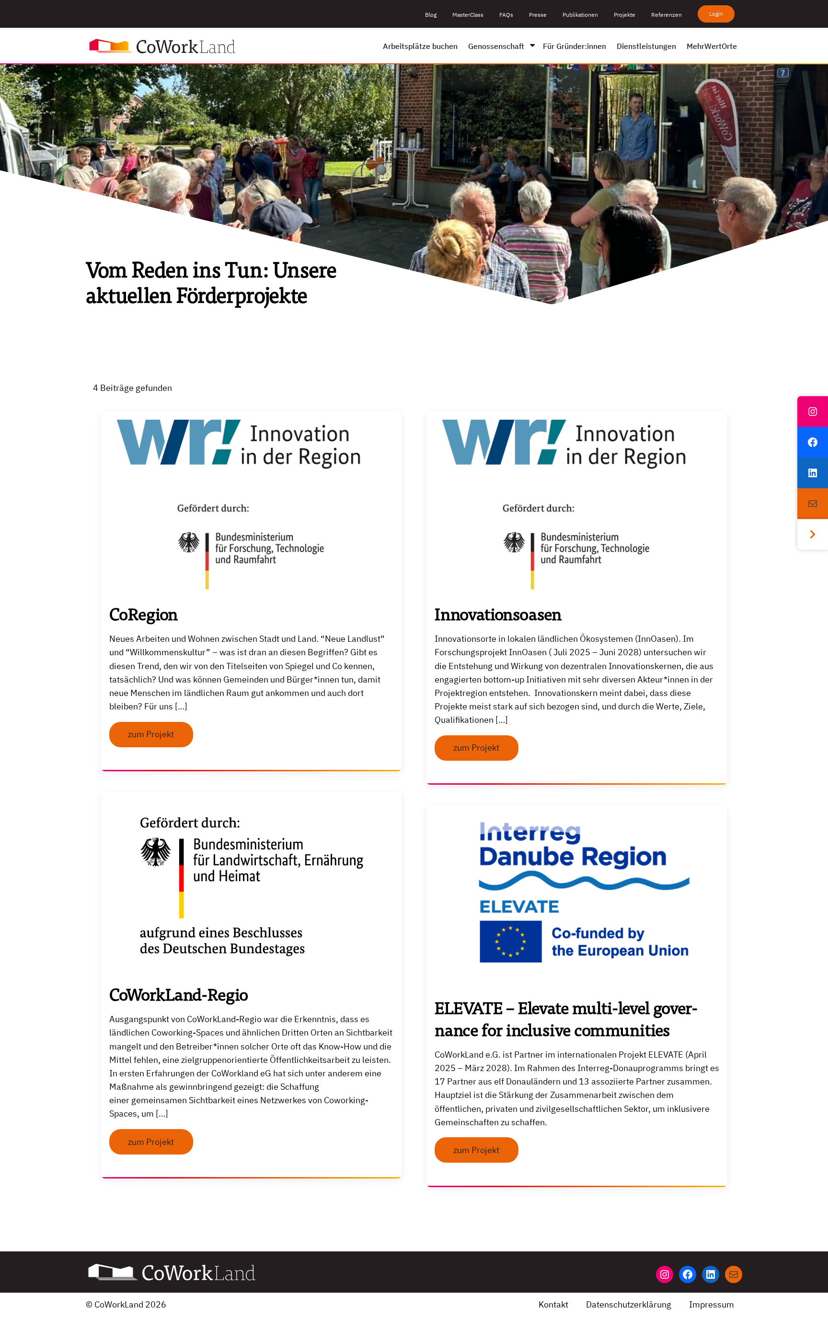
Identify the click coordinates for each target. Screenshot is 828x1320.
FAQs (506, 14)
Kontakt (553, 1304)
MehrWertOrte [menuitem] (712, 46)
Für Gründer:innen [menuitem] (574, 46)
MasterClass (467, 14)
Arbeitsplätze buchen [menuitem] (420, 46)
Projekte (624, 14)
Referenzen (666, 14)
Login (716, 13)
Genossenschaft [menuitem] (496, 46)
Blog (431, 14)
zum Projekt (151, 734)
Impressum (711, 1304)
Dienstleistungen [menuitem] (646, 46)
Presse (538, 14)
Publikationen (580, 14)
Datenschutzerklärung (628, 1304)
